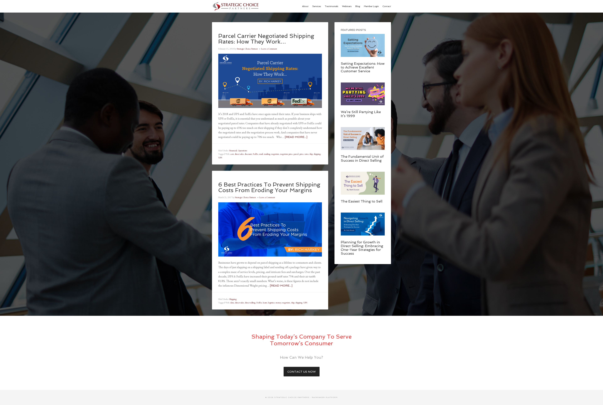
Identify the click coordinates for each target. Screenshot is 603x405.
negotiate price (286, 154)
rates (306, 154)
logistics (271, 302)
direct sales (239, 154)
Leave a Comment (269, 48)
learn (265, 302)
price (302, 154)
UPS (220, 157)
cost (232, 154)
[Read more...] (296, 137)
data (232, 302)
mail (261, 154)
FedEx (255, 154)
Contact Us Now (301, 371)
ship (311, 154)
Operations (242, 150)
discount (248, 154)
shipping (317, 154)
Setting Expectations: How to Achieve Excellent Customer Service (363, 67)
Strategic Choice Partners (235, 6)
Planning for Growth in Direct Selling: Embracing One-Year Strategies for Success (362, 248)
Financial (233, 150)
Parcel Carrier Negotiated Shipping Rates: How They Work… (266, 39)
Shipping (232, 299)
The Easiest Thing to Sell (361, 201)
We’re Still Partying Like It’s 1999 (361, 114)
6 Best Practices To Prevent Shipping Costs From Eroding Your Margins (269, 187)
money (278, 302)
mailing (267, 154)
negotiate (275, 154)
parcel (296, 154)
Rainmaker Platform (325, 397)
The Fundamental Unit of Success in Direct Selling (362, 158)
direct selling (250, 302)
